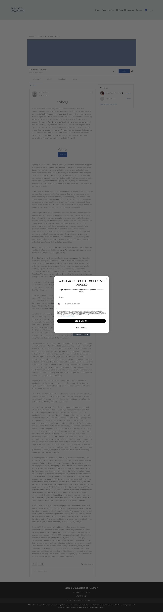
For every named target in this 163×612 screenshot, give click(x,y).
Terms (72, 316)
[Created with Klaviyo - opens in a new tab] (81, 334)
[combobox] (60, 304)
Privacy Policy (66, 316)
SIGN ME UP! (81, 321)
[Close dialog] (106, 278)
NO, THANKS (81, 327)
